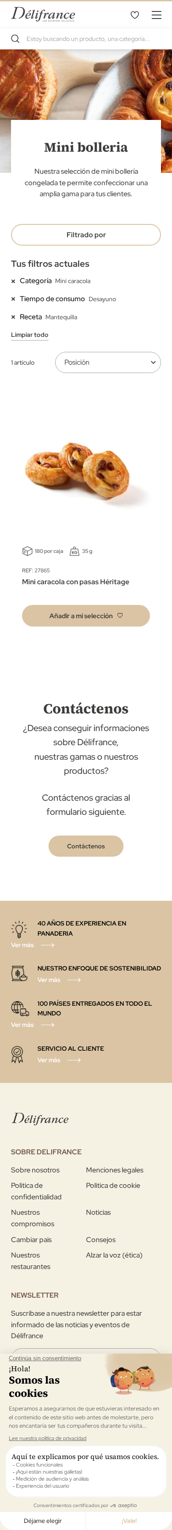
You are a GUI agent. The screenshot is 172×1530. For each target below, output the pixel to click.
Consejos (101, 1239)
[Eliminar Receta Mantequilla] (15, 316)
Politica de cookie (113, 1185)
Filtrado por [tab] (86, 234)
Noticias (98, 1212)
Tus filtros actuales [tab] (50, 263)
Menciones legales (114, 1170)
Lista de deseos (134, 14)
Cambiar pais (31, 1239)
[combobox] (86, 38)
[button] (86, 616)
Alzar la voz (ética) (114, 1255)
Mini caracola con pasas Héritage (75, 581)
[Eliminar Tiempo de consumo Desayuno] (15, 298)
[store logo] (43, 14)
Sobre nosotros (35, 1170)
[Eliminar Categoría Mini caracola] (15, 280)
